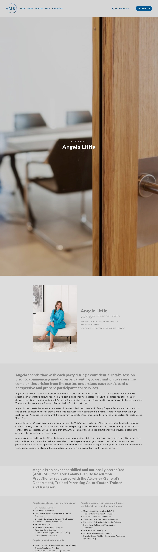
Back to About (79, 141)
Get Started (144, 8)
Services (39, 8)
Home (22, 8)
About (30, 8)
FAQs (47, 8)
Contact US (57, 8)
